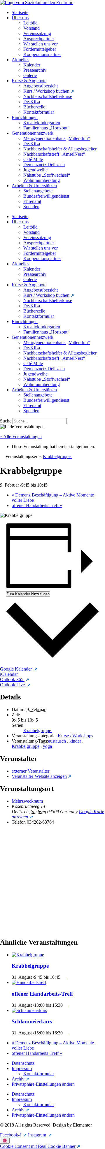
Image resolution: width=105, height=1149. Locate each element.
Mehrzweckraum (27, 801)
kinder (75, 740)
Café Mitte (33, 159)
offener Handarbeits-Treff (37, 505)
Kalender (31, 64)
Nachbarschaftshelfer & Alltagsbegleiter (60, 148)
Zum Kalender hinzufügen (28, 594)
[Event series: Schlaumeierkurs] (67, 1032)
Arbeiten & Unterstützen (34, 185)
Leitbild (30, 22)
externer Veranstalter (30, 771)
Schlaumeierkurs (32, 1021)
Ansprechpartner (38, 38)
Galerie (30, 75)
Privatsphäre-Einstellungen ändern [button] (43, 1084)
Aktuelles (20, 59)
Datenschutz (23, 1063)
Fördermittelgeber (39, 49)
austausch (57, 740)
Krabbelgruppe (37, 730)
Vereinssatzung (37, 33)
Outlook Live (13, 684)
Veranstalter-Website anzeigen (39, 776)
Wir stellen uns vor (40, 43)
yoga (47, 746)
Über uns (20, 17)
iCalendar (9, 674)
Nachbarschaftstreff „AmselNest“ (54, 154)
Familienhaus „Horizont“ (46, 127)
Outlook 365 (12, 679)
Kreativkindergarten (41, 122)
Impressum (22, 1068)
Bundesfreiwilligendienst (46, 196)
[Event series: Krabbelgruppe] (65, 977)
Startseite (20, 12)
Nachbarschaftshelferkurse (47, 96)
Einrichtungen (25, 117)
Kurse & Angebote (29, 80)
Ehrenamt (32, 201)
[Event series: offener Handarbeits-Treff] (67, 1005)
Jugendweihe (35, 169)
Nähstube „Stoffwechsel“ (46, 175)
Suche (5, 420)
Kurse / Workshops (75, 735)
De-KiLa (31, 101)
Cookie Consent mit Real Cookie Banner (38, 1146)
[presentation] (28, 954)
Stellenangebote (37, 190)
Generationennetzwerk (32, 133)
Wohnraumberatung (41, 180)
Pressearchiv (34, 70)
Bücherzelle (34, 106)
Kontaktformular (38, 112)
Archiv (18, 1078)
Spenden (31, 206)
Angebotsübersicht (40, 85)
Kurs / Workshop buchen (46, 91)
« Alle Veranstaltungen (21, 436)
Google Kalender (16, 668)
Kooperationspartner (42, 54)
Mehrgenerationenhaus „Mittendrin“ (56, 138)
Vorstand (31, 28)
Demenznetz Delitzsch (44, 164)
